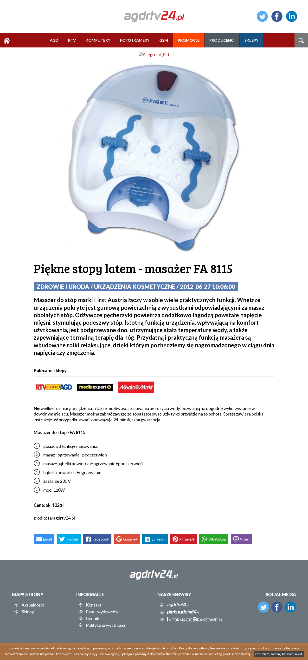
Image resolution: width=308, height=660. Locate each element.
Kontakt (93, 604)
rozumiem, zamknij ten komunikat (278, 654)
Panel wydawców (102, 611)
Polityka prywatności (105, 625)
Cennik (92, 618)
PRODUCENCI (222, 40)
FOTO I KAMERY (134, 40)
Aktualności (33, 604)
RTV (72, 40)
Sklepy (28, 611)
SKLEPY (251, 40)
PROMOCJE (188, 40)
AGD (54, 40)
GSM (163, 40)
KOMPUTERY (98, 40)
